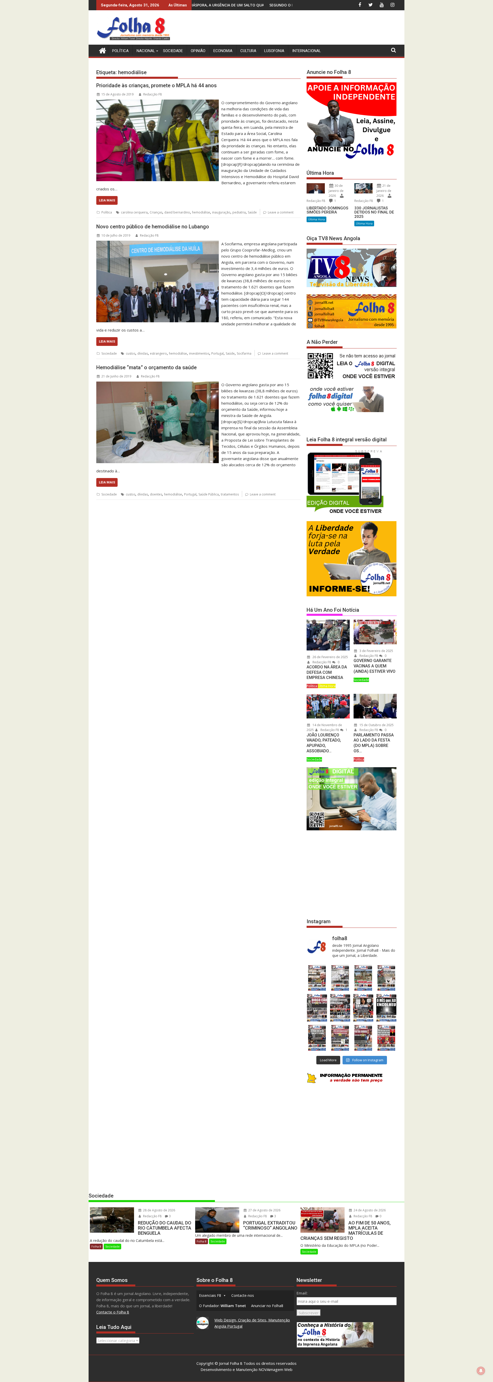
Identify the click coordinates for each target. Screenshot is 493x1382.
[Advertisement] (303, 28)
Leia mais (107, 200)
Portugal (217, 353)
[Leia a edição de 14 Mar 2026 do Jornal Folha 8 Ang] (363, 978)
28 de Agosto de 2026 (158, 1210)
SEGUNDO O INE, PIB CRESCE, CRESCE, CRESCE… (201, 5)
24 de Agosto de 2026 (369, 1210)
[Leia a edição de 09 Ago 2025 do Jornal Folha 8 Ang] (363, 1007)
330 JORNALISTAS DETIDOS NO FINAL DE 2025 (374, 212)
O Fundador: (222, 1305)
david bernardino (177, 212)
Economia (222, 50)
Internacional (306, 50)
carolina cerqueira (134, 212)
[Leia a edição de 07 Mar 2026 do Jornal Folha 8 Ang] (386, 978)
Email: (302, 1293)
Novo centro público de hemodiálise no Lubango (152, 226)
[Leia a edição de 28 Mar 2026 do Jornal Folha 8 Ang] (317, 978)
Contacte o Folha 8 (112, 1312)
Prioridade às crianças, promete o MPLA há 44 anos (156, 85)
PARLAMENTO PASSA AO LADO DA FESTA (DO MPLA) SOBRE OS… (374, 743)
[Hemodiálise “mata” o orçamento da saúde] (157, 384)
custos (130, 353)
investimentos (199, 353)
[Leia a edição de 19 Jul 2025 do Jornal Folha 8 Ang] (340, 1038)
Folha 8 (96, 1246)
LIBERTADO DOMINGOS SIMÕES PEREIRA (327, 210)
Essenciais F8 (210, 1295)
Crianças (156, 212)
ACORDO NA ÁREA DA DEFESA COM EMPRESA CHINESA (327, 672)
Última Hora (316, 219)
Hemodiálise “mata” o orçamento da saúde (146, 367)
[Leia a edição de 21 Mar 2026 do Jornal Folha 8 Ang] (340, 978)
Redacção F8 (152, 94)
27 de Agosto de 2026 (264, 1210)
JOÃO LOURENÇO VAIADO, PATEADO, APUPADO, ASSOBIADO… (324, 743)
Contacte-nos (242, 1295)
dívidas (142, 353)
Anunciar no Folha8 (267, 1305)
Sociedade (173, 50)
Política (120, 50)
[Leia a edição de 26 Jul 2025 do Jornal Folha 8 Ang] (317, 1038)
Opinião (198, 50)
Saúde (252, 212)
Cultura (248, 50)
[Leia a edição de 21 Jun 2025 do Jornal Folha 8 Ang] (386, 1038)
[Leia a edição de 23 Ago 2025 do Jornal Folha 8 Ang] (317, 1007)
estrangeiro (158, 353)
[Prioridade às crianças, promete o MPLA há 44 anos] (157, 102)
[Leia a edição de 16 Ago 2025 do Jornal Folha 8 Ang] (340, 1007)
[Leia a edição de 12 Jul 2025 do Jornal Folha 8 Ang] (363, 1038)
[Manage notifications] (481, 1371)
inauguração (221, 212)
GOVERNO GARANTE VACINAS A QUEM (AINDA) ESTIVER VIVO (374, 666)
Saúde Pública (208, 494)
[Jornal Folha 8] (101, 49)
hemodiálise (201, 212)
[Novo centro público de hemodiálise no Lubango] (157, 243)
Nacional (146, 50)
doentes (156, 494)
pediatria (239, 212)
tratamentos (230, 494)
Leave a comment (280, 212)
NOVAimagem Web (275, 1369)
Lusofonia (274, 50)
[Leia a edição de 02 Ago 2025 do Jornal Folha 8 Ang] (386, 1007)
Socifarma (244, 353)
